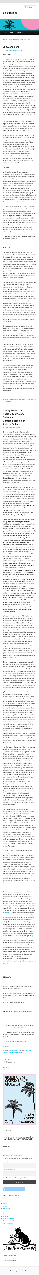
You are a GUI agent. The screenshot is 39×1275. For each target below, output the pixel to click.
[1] (23, 706)
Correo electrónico (9, 1170)
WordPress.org (8, 1223)
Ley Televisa (7, 401)
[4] (32, 936)
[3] (9, 913)
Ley (27, 1051)
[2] (13, 742)
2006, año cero (11, 46)
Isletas (12, 33)
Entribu (33, 399)
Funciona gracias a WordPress (19, 1271)
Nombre (5, 1162)
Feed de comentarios (10, 1221)
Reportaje (19, 1052)
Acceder (5, 1216)
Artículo (28, 399)
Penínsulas (20, 33)
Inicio (5, 33)
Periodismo (12, 1052)
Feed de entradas (8, 1219)
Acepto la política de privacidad (16, 1178)
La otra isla (10, 12)
